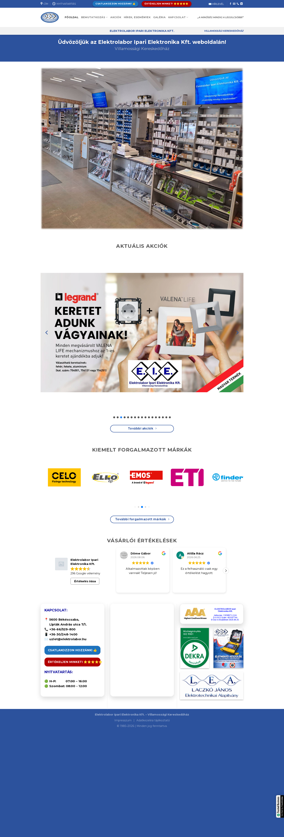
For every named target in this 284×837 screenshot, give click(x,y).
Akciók (115, 17)
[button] (46, 332)
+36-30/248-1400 (63, 634)
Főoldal (71, 17)
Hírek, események (137, 17)
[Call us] (238, 4)
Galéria (159, 17)
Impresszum (123, 720)
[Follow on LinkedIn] (241, 4)
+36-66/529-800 (62, 629)
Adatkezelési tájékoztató (153, 720)
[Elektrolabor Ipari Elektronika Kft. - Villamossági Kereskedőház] (50, 17)
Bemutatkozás (93, 17)
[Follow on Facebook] (230, 4)
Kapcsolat (177, 17)
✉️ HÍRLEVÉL (216, 3)
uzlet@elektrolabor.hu (68, 639)
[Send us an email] (234, 4)
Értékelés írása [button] (85, 581)
